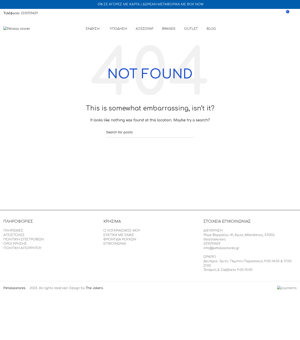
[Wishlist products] (278, 13)
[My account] (270, 13)
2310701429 (29, 13)
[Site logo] (16, 28)
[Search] (295, 13)
